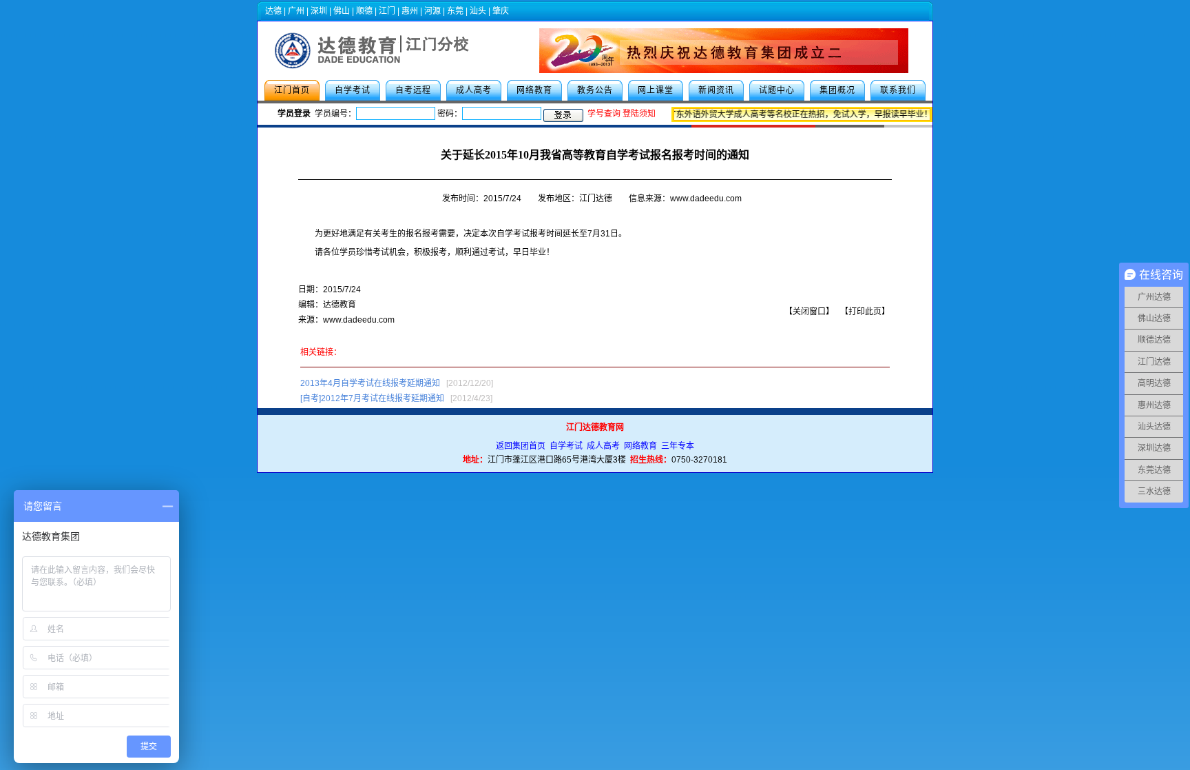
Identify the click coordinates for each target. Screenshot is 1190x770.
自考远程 (413, 90)
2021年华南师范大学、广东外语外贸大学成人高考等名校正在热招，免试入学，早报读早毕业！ (753, 114)
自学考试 (352, 90)
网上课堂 (656, 90)
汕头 (478, 11)
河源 (432, 11)
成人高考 (474, 90)
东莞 (455, 11)
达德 (273, 11)
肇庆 (500, 11)
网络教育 (534, 90)
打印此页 (864, 311)
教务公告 (595, 90)
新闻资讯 (716, 90)
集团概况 (837, 90)
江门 (387, 11)
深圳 (319, 11)
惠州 (409, 11)
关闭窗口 (809, 311)
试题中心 (777, 90)
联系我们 (898, 90)
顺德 (364, 11)
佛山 (341, 11)
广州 (296, 11)
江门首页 (292, 90)
